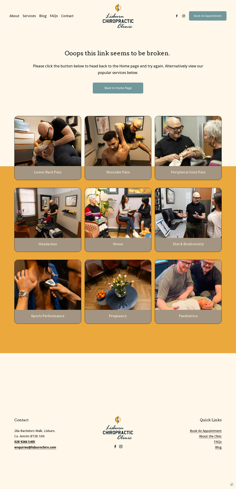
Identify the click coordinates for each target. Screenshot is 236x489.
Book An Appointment (207, 15)
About (14, 15)
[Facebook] (176, 16)
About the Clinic (210, 436)
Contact (67, 15)
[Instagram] (183, 16)
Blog (42, 15)
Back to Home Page (118, 88)
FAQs (54, 15)
